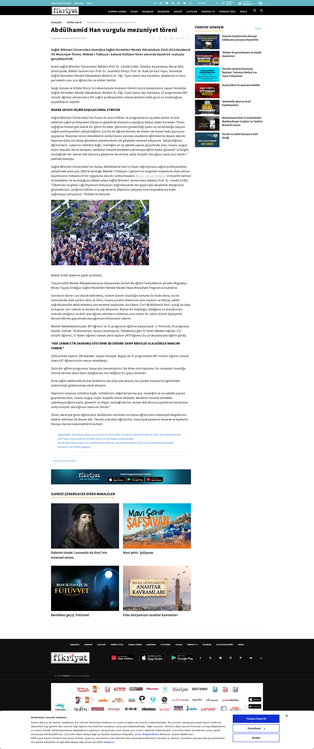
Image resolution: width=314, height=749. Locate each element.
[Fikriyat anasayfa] (89, 477)
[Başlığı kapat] (287, 716)
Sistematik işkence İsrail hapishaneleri (236, 103)
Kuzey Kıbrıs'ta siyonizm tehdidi (241, 85)
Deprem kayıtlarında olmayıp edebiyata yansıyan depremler (240, 38)
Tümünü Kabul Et (256, 718)
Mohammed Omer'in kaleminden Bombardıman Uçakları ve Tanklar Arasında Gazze (242, 121)
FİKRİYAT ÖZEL (227, 11)
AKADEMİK (163, 11)
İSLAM (134, 11)
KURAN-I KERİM (135, 644)
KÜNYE (241, 644)
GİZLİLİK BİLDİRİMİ (224, 644)
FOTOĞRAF (166, 644)
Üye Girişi (78, 3)
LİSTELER (191, 11)
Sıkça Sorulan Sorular (61, 3)
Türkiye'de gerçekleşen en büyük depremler (241, 54)
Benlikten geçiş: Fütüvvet (70, 615)
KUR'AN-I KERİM (117, 11)
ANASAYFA (74, 644)
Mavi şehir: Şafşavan (138, 552)
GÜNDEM (88, 644)
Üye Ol (90, 3)
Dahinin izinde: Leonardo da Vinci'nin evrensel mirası (79, 555)
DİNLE (243, 11)
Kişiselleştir (254, 728)
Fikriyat (66, 675)
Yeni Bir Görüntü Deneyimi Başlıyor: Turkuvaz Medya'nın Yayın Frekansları (239, 72)
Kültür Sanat (74, 22)
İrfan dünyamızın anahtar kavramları (150, 615)
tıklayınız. (110, 742)
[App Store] (116, 479)
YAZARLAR (147, 11)
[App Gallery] (154, 479)
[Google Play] (135, 479)
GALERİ (178, 11)
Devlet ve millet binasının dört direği (240, 136)
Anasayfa (56, 22)
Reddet (256, 737)
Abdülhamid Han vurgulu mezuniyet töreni (111, 22)
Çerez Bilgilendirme (147, 734)
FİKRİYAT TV (208, 11)
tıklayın (85, 447)
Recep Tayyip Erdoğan (151, 176)
